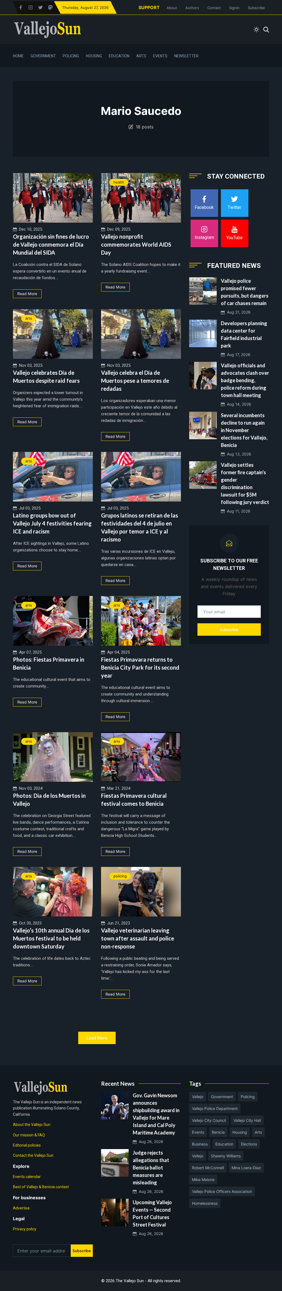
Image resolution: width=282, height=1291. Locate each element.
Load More (96, 1038)
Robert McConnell (208, 1167)
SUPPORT (149, 7)
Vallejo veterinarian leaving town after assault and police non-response (137, 938)
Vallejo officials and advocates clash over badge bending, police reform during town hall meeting (245, 380)
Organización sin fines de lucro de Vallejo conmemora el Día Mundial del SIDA (51, 244)
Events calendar (27, 1176)
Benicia (218, 1132)
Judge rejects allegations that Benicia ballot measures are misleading (151, 1167)
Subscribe (256, 8)
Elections (249, 1144)
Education (119, 56)
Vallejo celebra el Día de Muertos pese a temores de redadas (135, 380)
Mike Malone (203, 1179)
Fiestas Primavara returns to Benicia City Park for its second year (140, 667)
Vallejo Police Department (215, 1108)
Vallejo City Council (209, 1120)
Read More (27, 293)
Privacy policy (24, 1229)
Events (160, 56)
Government (43, 56)
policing (120, 876)
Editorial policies (27, 1145)
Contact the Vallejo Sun (33, 1155)
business (200, 1144)
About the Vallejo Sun (31, 1124)
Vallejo (197, 1096)
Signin (234, 8)
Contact (214, 8)
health (118, 182)
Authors (192, 8)
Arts (141, 56)
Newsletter (186, 56)
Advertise (21, 1208)
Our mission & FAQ (29, 1135)
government (222, 1096)
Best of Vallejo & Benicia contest (41, 1187)
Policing (71, 56)
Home (18, 56)
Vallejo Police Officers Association (222, 1191)
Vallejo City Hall (247, 1120)
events (198, 1132)
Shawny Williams (226, 1155)
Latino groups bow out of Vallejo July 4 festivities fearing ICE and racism (52, 523)
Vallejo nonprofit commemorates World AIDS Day (136, 244)
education (224, 1144)
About (172, 8)
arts (28, 318)
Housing (94, 56)
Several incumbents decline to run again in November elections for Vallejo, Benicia (244, 430)
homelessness (205, 1203)
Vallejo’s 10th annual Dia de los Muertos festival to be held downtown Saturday (51, 938)
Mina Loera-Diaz (246, 1167)
